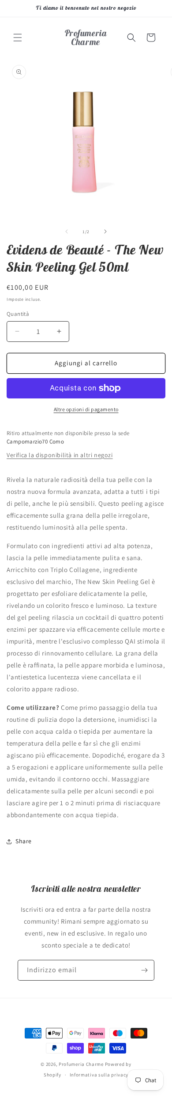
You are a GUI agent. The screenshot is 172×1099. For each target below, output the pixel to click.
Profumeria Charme (81, 1064)
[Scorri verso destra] (105, 231)
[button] (17, 37)
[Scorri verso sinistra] (66, 231)
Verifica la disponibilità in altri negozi (60, 455)
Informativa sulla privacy (99, 1075)
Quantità (18, 314)
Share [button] (23, 841)
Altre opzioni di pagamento (86, 409)
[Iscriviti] (144, 970)
